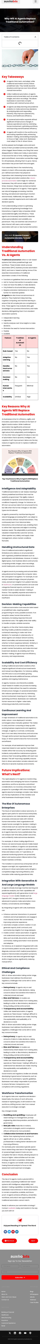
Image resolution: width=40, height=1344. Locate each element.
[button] (35, 37)
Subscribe (19, 1277)
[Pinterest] (13, 1231)
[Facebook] (5, 1231)
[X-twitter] (9, 1333)
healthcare (7, 585)
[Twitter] (9, 1231)
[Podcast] (30, 1333)
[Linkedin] (17, 1231)
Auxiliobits (12, 1208)
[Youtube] (25, 1333)
